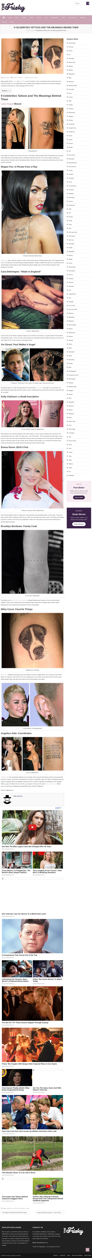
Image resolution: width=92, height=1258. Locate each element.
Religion (71, 390)
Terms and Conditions (77, 1255)
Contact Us (62, 1255)
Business (71, 81)
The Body (71, 433)
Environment (72, 166)
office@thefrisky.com (42, 1242)
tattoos (15, 81)
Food (70, 182)
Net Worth (71, 352)
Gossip (71, 216)
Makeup (71, 313)
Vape (70, 460)
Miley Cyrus (4, 674)
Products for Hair (73, 375)
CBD (70, 101)
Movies (39, 17)
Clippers (71, 116)
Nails (70, 348)
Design (71, 147)
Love (46, 17)
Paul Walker (39, 387)
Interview (71, 286)
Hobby (70, 259)
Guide (70, 220)
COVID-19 (72, 132)
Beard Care (72, 62)
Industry (71, 278)
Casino (71, 97)
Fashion (71, 174)
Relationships (55, 17)
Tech (70, 425)
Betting (71, 70)
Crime (70, 135)
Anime (70, 50)
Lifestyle (71, 301)
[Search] (87, 3)
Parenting (83, 17)
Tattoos (28, 1208)
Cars (70, 93)
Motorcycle (72, 332)
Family (71, 170)
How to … (71, 274)
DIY (70, 151)
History (71, 255)
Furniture (71, 189)
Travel (12, 22)
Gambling (71, 197)
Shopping (71, 402)
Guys (70, 224)
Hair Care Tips (73, 232)
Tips (70, 437)
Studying (71, 413)
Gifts (70, 209)
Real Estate (72, 379)
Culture (71, 143)
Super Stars (72, 421)
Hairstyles (71, 243)
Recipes (71, 382)
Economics (72, 155)
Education (71, 159)
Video (70, 467)
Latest (68, 1255)
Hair (70, 228)
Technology (72, 429)
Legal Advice (72, 294)
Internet (71, 282)
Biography (71, 74)
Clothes (71, 120)
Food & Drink (72, 186)
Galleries (71, 193)
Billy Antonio (5, 77)
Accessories (72, 43)
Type (70, 456)
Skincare (71, 406)
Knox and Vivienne (51, 784)
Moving (71, 340)
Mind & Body (72, 325)
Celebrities (9, 1208)
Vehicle (71, 464)
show (8, 90)
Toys (70, 448)
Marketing (71, 317)
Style (63, 17)
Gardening (72, 205)
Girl (70, 213)
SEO (70, 398)
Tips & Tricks (72, 440)
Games (71, 201)
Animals (71, 47)
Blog (70, 77)
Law (70, 290)
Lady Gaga (7, 103)
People (71, 363)
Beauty (71, 66)
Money (71, 328)
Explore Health (79, 497)
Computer (71, 124)
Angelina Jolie (5, 777)
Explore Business (79, 524)
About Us (56, 1255)
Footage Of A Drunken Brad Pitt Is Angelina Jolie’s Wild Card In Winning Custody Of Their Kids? (16, 1212)
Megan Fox (4, 260)
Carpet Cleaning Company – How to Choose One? (50, 1212)
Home (10, 17)
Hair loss (71, 240)
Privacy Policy (87, 1255)
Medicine (71, 321)
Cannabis (71, 89)
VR (69, 471)
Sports (70, 410)
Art (69, 54)
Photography (72, 371)
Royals (5, 22)
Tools (70, 444)
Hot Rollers (72, 271)
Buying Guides (73, 85)
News (17, 17)
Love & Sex (72, 305)
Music (70, 344)
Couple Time (72, 128)
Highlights (71, 251)
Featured (71, 178)
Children (71, 108)
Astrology (71, 58)
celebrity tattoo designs (19, 1208)
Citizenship (72, 112)
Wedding (71, 475)
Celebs (31, 17)
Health (24, 17)
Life (70, 298)
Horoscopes (72, 267)
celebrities (22, 81)
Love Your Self (73, 309)
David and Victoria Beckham (19, 600)
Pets (70, 367)
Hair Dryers (72, 236)
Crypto (71, 139)
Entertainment (73, 17)
